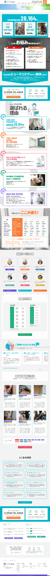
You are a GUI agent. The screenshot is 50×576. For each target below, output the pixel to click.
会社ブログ (39, 565)
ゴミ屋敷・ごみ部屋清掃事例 (25, 566)
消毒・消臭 (25, 441)
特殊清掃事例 (23, 565)
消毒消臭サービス (19, 567)
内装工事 (25, 439)
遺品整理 (21, 441)
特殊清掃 (43, 439)
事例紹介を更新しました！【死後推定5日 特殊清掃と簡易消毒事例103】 (15, 534)
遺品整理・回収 (18, 566)
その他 (33, 439)
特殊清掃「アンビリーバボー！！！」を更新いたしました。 (39, 531)
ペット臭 (21, 439)
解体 (35, 439)
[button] (40, 369)
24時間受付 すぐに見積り (26, 334)
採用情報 (31, 567)
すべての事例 (17, 439)
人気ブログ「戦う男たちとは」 (33, 566)
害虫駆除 (30, 441)
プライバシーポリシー (32, 568)
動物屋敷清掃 (18, 568)
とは (31, 536)
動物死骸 (39, 439)
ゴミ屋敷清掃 (17, 441)
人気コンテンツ (39, 566)
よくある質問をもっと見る (25, 502)
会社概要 (31, 564)
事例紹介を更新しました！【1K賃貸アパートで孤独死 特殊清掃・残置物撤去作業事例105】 (15, 529)
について (10, 269)
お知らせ (39, 564)
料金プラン (44, 563)
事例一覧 (23, 564)
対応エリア (44, 564)
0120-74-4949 (37, 2)
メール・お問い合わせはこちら (13, 96)
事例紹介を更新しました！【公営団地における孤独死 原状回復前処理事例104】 (15, 531)
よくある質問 (45, 566)
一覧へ (41, 536)
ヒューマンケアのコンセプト (33, 565)
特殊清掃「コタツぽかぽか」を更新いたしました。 (38, 533)
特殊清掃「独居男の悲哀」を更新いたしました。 (38, 528)
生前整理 (29, 439)
